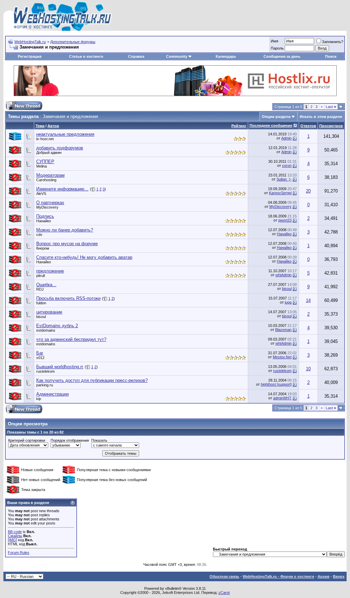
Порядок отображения (70, 440)
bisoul (287, 289)
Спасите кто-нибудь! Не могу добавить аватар (84, 257)
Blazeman (283, 330)
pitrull (40, 276)
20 (308, 191)
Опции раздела (276, 117)
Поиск (331, 56)
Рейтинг (238, 126)
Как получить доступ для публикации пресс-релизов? (92, 380)
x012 (40, 358)
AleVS (41, 193)
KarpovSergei (280, 193)
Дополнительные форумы (72, 42)
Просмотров (331, 126)
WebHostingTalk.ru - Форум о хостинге (278, 576)
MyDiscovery (47, 207)
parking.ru (44, 385)
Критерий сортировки (26, 440)
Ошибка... (46, 284)
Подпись (45, 216)
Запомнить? (332, 42)
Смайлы (15, 536)
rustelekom (45, 371)
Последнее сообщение (271, 125)
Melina (41, 166)
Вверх (339, 576)
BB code (15, 532)
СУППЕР (45, 161)
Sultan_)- (284, 179)
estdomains (45, 330)
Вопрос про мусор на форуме (67, 243)
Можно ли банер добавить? (64, 229)
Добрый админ (49, 152)
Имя (274, 41)
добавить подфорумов (59, 147)
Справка (136, 56)
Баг (39, 353)
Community (176, 56)
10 (308, 368)
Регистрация (29, 56)
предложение (50, 271)
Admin (286, 138)
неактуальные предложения (65, 134)
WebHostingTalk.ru (30, 42)
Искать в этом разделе (321, 117)
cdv (39, 234)
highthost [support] (276, 384)
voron (287, 165)
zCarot (224, 592)
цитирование (49, 312)
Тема (40, 126)
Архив (323, 576)
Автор (53, 126)
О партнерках (50, 202)
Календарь (226, 56)
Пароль (277, 48)
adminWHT (282, 398)
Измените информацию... (62, 188)
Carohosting (46, 180)
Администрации (52, 394)
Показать (99, 440)
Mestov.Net (282, 357)
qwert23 (285, 220)
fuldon (41, 303)
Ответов (308, 126)
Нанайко (43, 221)
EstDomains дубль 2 (57, 325)
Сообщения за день (282, 56)
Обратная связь (224, 576)
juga (288, 302)
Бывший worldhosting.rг (59, 366)
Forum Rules (18, 552)
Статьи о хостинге (86, 56)
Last (331, 107)
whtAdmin (283, 275)
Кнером (42, 248)
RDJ (40, 289)
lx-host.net (45, 139)
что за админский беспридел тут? (71, 339)
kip (38, 399)
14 (308, 300)
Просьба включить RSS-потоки (68, 298)
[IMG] (12, 540)
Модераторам (50, 175)
